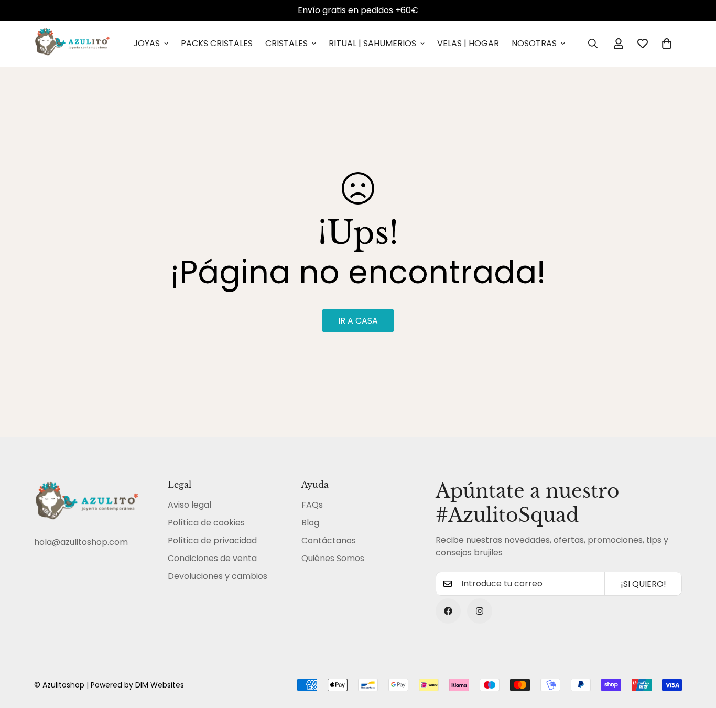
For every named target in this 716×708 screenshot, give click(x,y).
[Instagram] (479, 611)
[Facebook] (448, 611)
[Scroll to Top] (696, 651)
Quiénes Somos (332, 558)
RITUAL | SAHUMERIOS (372, 43)
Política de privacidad (212, 540)
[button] (667, 43)
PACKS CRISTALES (217, 43)
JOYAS (146, 43)
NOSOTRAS (534, 43)
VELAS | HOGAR (468, 43)
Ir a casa (358, 321)
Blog (310, 523)
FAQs (312, 505)
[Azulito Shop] (72, 44)
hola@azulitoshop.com (81, 542)
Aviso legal (189, 505)
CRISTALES (286, 43)
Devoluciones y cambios (217, 576)
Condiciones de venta (212, 558)
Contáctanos (328, 540)
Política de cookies (206, 523)
